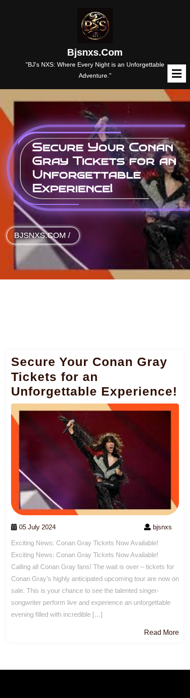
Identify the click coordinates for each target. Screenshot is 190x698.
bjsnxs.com (95, 52)
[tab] (176, 73)
